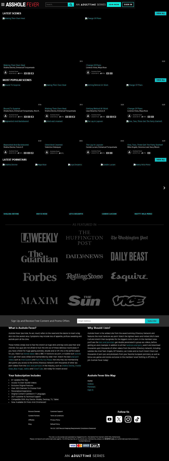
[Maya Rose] (51, 188)
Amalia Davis (8, 111)
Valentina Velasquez (53, 147)
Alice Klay (37, 111)
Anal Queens (26, 360)
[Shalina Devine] (19, 188)
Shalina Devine (9, 68)
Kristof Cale (38, 369)
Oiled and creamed (53, 145)
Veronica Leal (143, 147)
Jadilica (26, 369)
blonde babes (29, 354)
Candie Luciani (92, 147)
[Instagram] (128, 419)
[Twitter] (119, 419)
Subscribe (152, 321)
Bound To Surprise (12, 109)
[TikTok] (137, 419)
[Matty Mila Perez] (150, 188)
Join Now (114, 5)
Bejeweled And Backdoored (16, 145)
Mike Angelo (132, 147)
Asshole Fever (13, 71)
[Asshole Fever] (22, 4)
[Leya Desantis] (84, 188)
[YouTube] (109, 419)
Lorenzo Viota (91, 68)
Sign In (128, 5)
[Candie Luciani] (117, 188)
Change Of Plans (93, 65)
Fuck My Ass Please (44, 360)
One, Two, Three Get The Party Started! (145, 145)
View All (160, 13)
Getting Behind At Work (97, 109)
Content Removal (84, 441)
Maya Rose (102, 68)
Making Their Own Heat (14, 65)
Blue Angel (18, 369)
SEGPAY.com (109, 439)
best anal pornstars (34, 366)
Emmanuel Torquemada (25, 68)
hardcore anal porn (134, 345)
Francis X (101, 111)
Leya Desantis (91, 111)
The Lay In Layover (94, 145)
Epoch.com (41, 439)
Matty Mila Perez (143, 214)
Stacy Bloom (154, 147)
